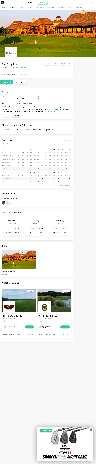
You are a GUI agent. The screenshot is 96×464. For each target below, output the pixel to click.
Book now (29, 327)
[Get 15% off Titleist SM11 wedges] (65, 444)
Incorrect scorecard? (64, 185)
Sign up (42, 3)
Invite (55, 64)
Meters (69, 140)
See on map (23, 67)
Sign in (30, 3)
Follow (47, 64)
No (25, 74)
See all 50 (66, 283)
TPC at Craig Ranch (9, 144)
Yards (64, 140)
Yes (21, 74)
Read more (51, 111)
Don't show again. (65, 460)
